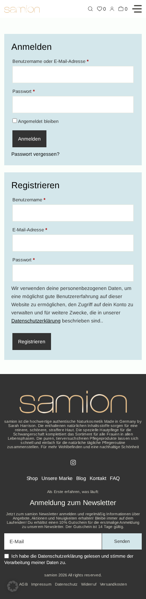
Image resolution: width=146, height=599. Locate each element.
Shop (32, 478)
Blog (81, 478)
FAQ (115, 478)
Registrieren (31, 341)
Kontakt (98, 478)
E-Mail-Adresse (41, 229)
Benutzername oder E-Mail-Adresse (62, 61)
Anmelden (29, 139)
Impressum (41, 584)
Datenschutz (66, 584)
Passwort (35, 91)
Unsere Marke (57, 478)
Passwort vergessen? (35, 154)
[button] (13, 586)
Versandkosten (113, 584)
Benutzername (40, 199)
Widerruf (88, 584)
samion (50, 575)
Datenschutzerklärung (36, 321)
